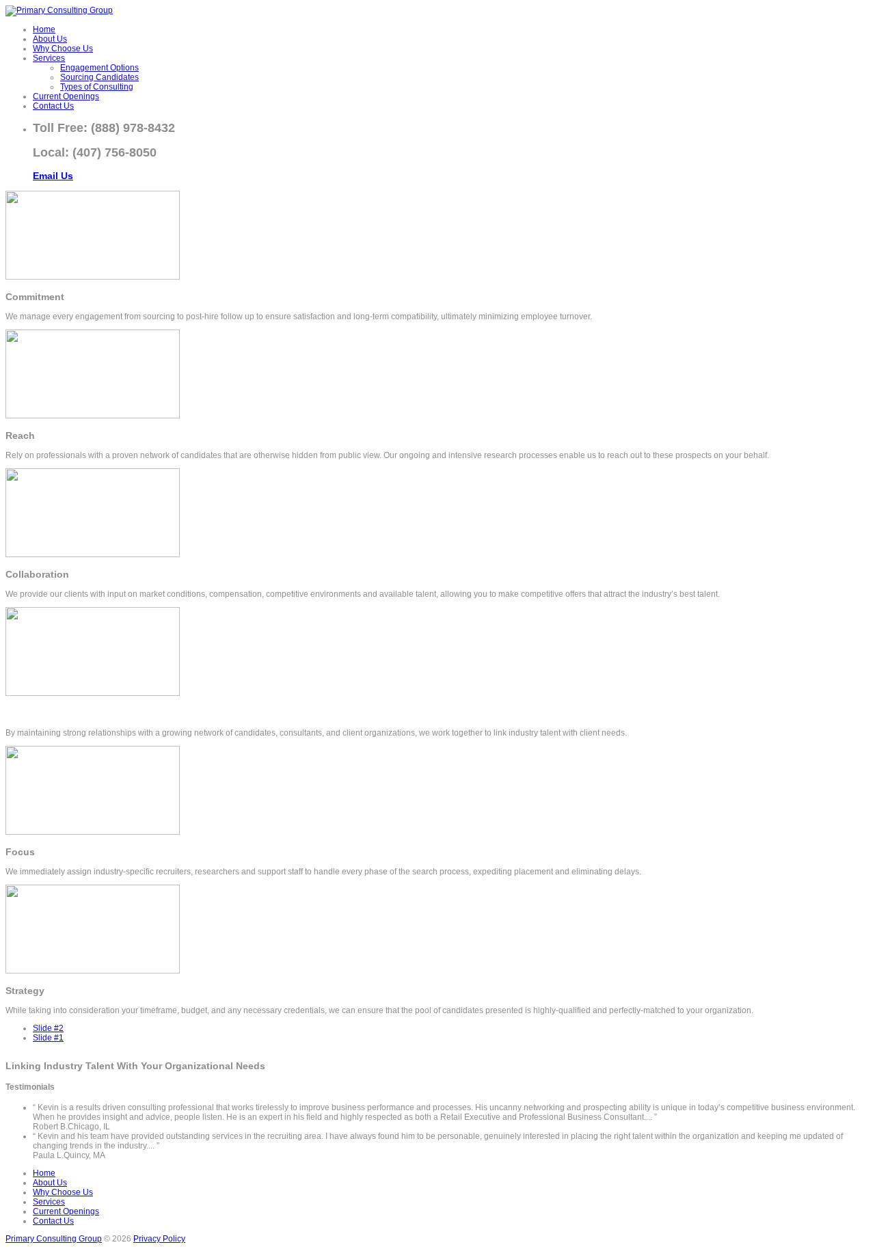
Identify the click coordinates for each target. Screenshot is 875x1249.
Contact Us (53, 106)
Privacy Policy (159, 1239)
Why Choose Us (63, 48)
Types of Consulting (96, 87)
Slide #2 (48, 1028)
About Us (50, 39)
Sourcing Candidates (99, 77)
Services (49, 58)
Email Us (53, 175)
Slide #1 (48, 1038)
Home (44, 29)
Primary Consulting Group (53, 1239)
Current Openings (66, 96)
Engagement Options (99, 67)
